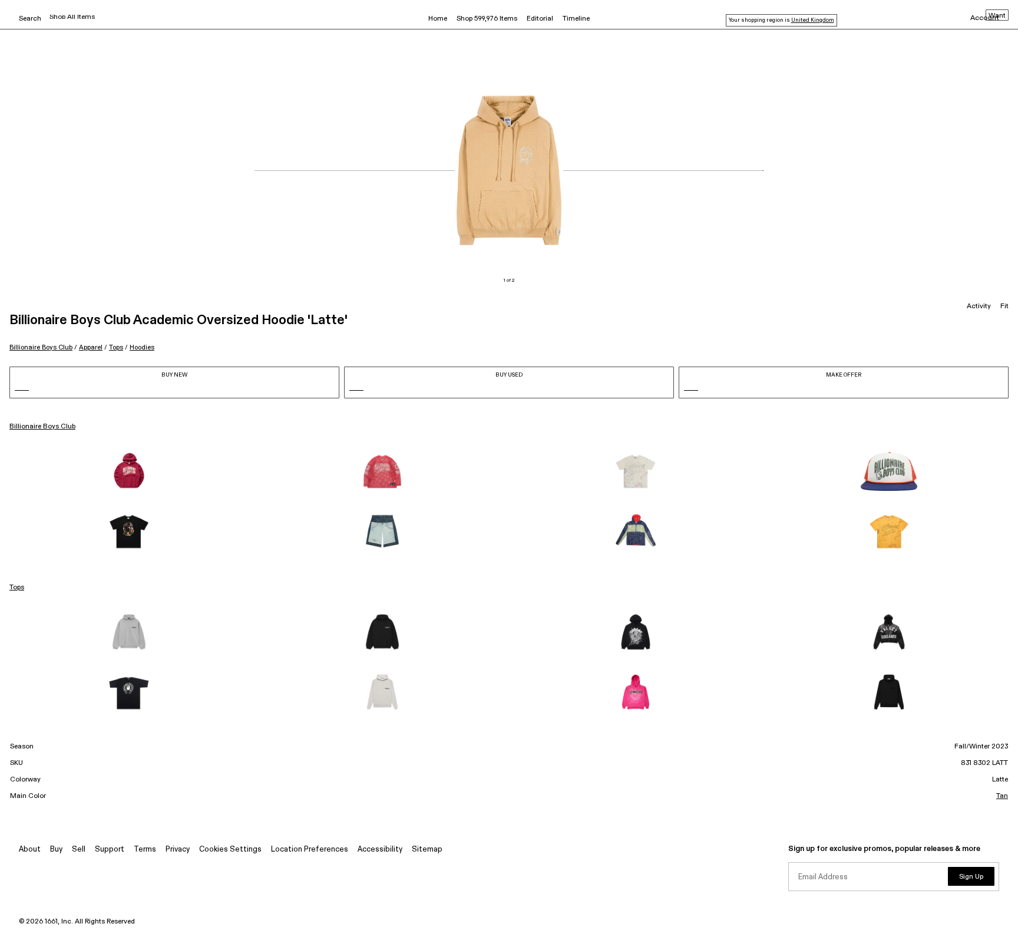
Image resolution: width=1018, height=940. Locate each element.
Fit (1004, 306)
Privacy (178, 849)
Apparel (91, 347)
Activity (979, 306)
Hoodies (142, 347)
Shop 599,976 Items (487, 18)
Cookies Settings (230, 849)
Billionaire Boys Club (40, 347)
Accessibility (380, 849)
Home (437, 18)
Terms (145, 849)
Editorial (540, 18)
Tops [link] (16, 587)
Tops (116, 347)
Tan (1002, 796)
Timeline (576, 18)
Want (997, 15)
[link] (129, 471)
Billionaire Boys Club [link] (42, 426)
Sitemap (427, 849)
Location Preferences (309, 849)
